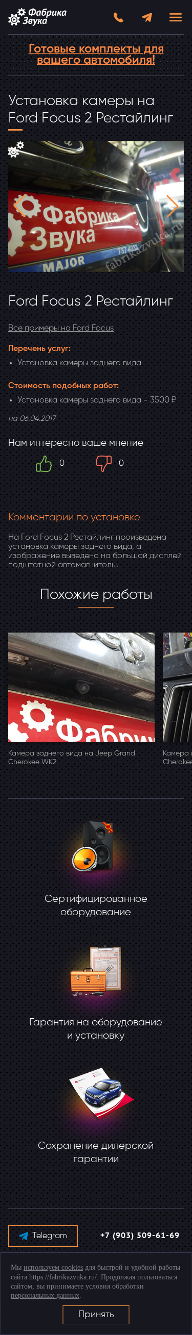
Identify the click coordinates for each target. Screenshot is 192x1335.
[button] (19, 206)
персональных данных (45, 1295)
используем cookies (53, 1267)
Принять (96, 1314)
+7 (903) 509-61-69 (140, 1236)
